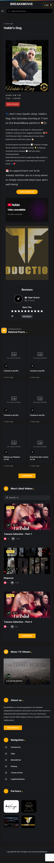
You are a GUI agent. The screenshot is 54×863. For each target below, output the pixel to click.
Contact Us (16, 747)
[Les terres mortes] (27, 671)
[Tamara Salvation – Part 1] (27, 517)
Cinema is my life (11, 371)
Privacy (14, 766)
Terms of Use (17, 773)
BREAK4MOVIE (21, 4)
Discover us (13, 728)
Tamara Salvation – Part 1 (18, 534)
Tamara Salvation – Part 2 (18, 621)
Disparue (9, 578)
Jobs (13, 754)
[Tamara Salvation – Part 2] (27, 605)
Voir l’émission (27, 192)
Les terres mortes (14, 681)
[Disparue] (27, 561)
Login (46, 5)
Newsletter (16, 760)
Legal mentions (18, 779)
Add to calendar (12, 104)
